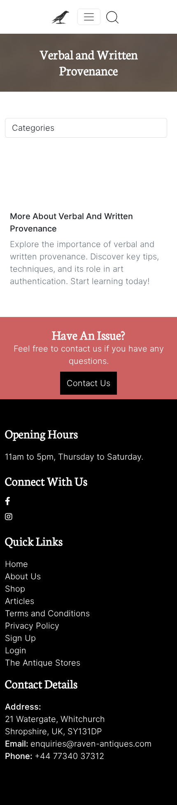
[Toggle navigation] (88, 17)
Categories (33, 128)
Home (16, 564)
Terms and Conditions (47, 613)
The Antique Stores (42, 663)
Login (15, 650)
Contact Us (88, 383)
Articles (19, 601)
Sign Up (20, 638)
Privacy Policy (32, 626)
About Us (23, 576)
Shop (15, 589)
